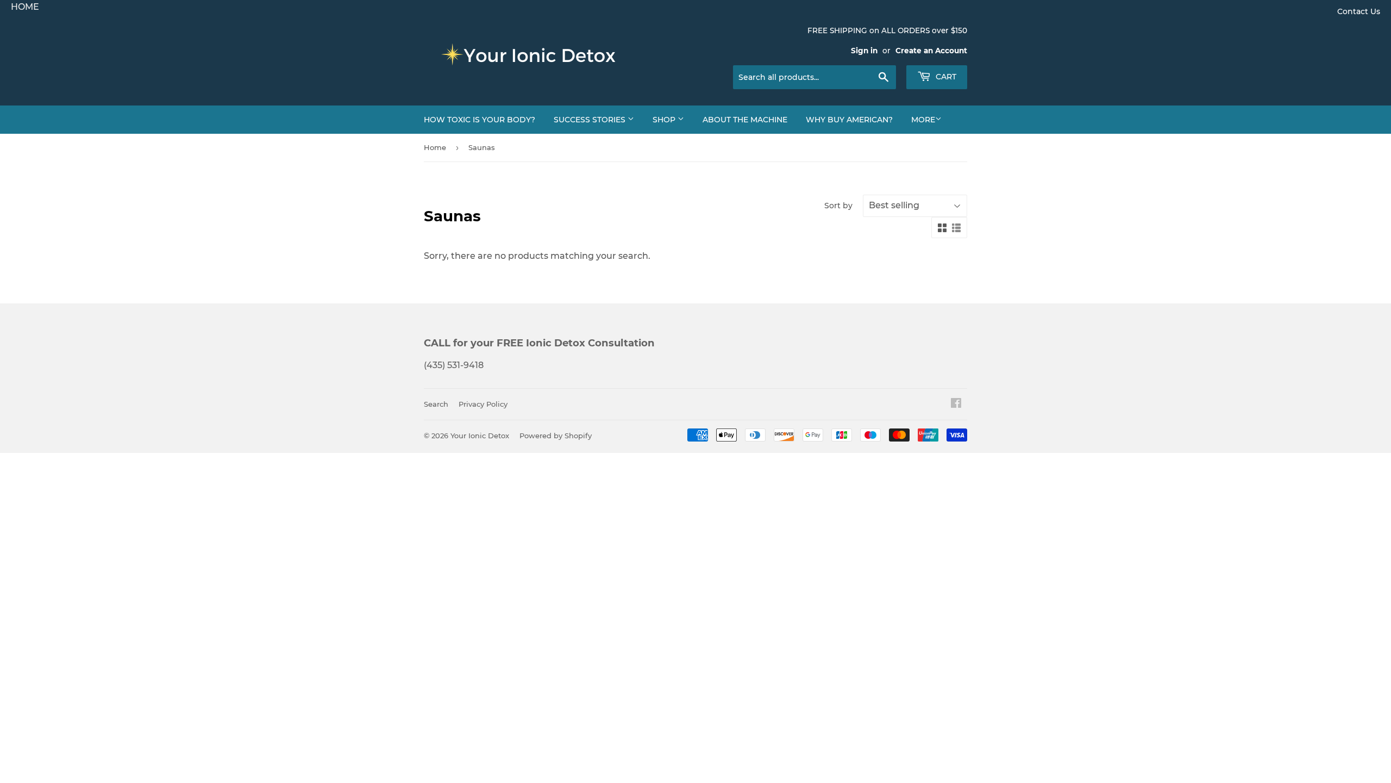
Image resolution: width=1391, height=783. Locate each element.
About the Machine (745, 120)
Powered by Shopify (555, 435)
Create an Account (931, 50)
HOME (25, 7)
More (923, 120)
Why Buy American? (849, 120)
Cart (944, 77)
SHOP (665, 120)
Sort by (838, 205)
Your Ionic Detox (479, 435)
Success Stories (591, 120)
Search (436, 404)
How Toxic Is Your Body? (479, 120)
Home (435, 147)
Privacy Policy (483, 404)
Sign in (864, 50)
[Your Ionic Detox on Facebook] (956, 404)
